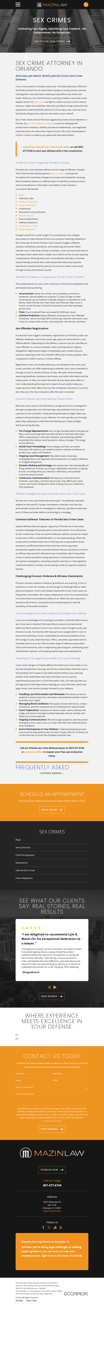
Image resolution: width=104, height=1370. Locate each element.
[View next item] (55, 987)
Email (55, 1080)
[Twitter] (49, 1227)
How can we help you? (25, 1094)
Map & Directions (52, 1210)
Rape (21, 194)
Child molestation (28, 205)
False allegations (27, 229)
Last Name (57, 1074)
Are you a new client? (24, 1087)
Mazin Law (38, 101)
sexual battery (58, 173)
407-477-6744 (52, 1185)
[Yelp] (60, 1227)
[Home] (52, 4)
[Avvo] (54, 1227)
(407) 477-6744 (76, 748)
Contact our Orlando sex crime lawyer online (46, 146)
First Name (20, 1074)
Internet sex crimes (28, 225)
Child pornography (28, 201)
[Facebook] (43, 1227)
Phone (18, 1080)
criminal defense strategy (41, 123)
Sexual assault (26, 215)
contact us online (33, 751)
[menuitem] (52, 840)
